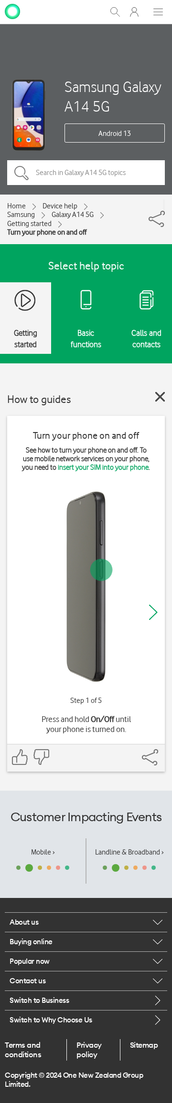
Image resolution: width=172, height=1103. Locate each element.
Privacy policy (89, 1049)
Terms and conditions (23, 1049)
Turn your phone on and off (46, 232)
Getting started (29, 223)
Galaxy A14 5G (73, 214)
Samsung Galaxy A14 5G (112, 96)
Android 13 (114, 133)
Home (16, 206)
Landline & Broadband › (129, 852)
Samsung (21, 214)
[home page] (12, 11)
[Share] (164, 205)
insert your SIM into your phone (103, 467)
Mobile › (43, 852)
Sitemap (144, 1045)
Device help (60, 206)
